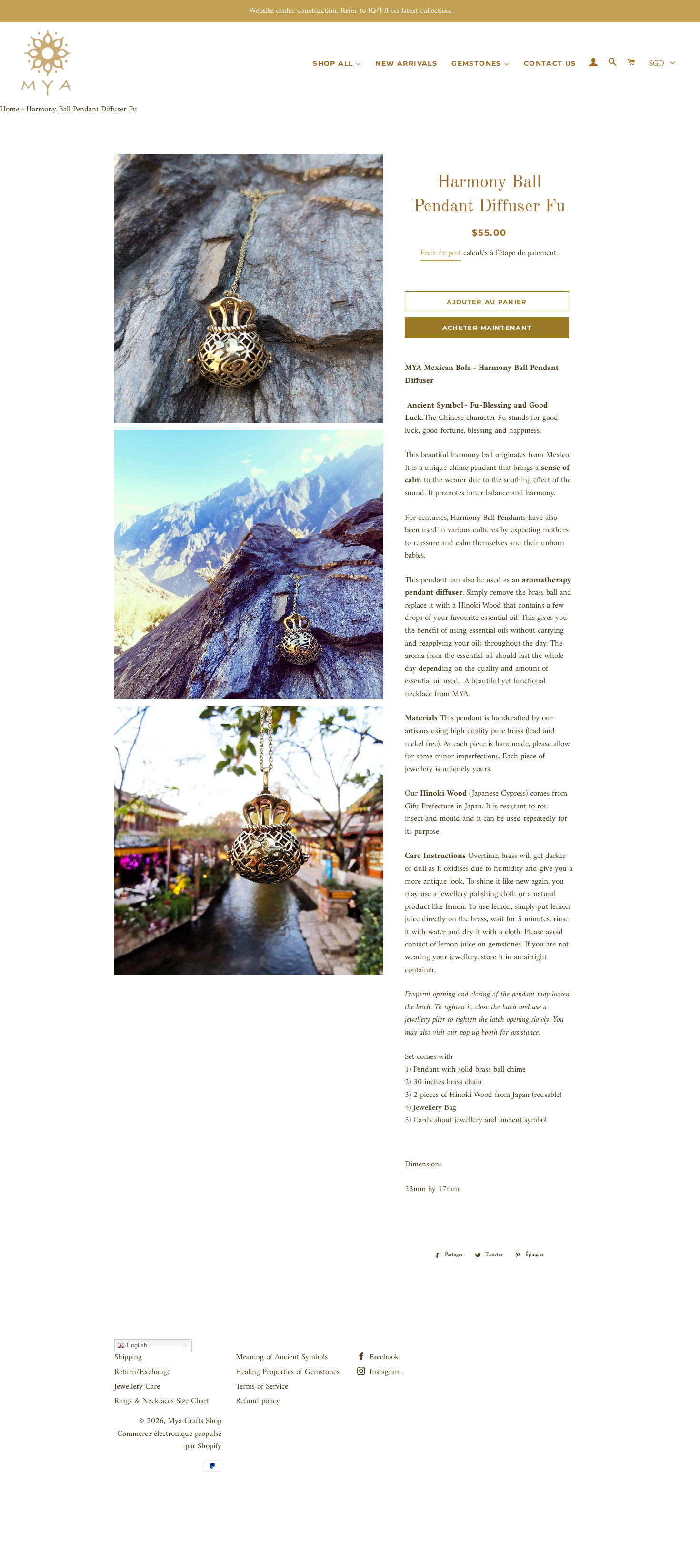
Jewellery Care (137, 1387)
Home (9, 109)
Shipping (128, 1357)
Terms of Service (262, 1387)
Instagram (384, 1372)
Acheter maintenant (486, 327)
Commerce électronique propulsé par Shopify (169, 1440)
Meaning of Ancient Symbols (282, 1357)
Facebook (383, 1357)
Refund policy (258, 1401)
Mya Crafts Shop (194, 1421)
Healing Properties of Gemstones (288, 1372)
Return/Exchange (142, 1372)
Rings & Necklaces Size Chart (161, 1401)
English (136, 1345)
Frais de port (440, 253)
